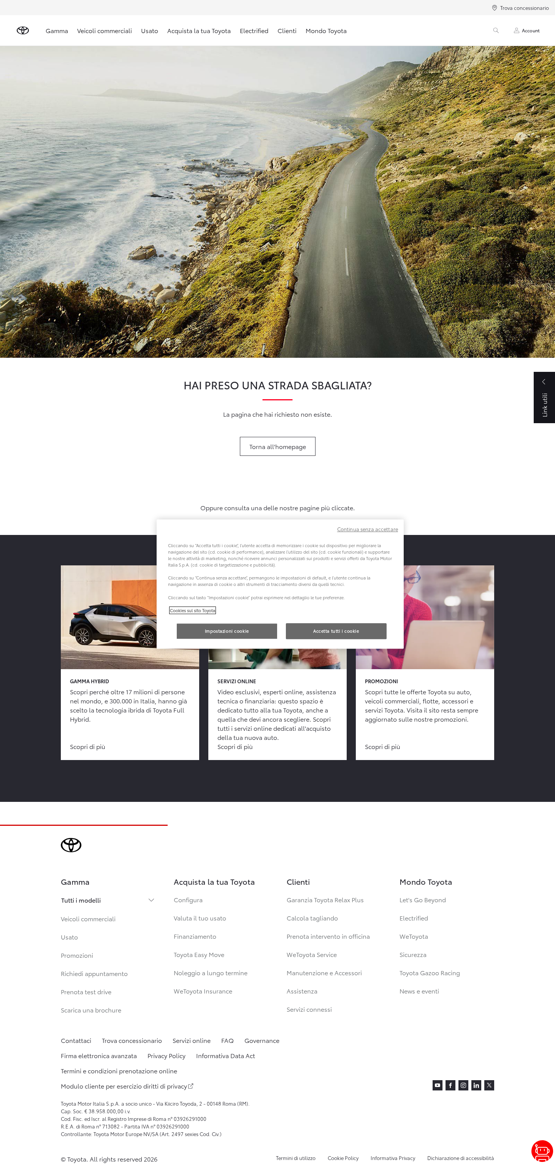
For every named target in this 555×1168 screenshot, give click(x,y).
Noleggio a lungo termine (210, 972)
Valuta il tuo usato (200, 917)
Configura (188, 899)
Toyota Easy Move (199, 954)
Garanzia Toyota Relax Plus (325, 899)
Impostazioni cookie (227, 631)
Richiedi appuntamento (94, 973)
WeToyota (414, 936)
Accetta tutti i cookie (336, 631)
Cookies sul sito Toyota (192, 610)
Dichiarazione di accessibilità (460, 1157)
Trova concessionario (524, 7)
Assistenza (302, 990)
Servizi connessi (309, 1009)
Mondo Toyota (326, 30)
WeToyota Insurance (203, 990)
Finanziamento (195, 936)
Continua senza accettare (367, 528)
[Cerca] (496, 30)
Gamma (57, 30)
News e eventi (419, 990)
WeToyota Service (312, 954)
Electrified (254, 30)
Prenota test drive (86, 991)
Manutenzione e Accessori (324, 972)
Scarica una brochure (91, 1009)
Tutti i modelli (81, 899)
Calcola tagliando (312, 917)
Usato (149, 30)
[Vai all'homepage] (22, 30)
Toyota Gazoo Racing (430, 972)
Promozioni (77, 955)
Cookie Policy (343, 1157)
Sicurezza (413, 954)
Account (531, 30)
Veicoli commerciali (104, 30)
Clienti (287, 30)
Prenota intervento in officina (328, 936)
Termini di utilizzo (296, 1157)
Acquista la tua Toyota (199, 30)
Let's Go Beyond (423, 899)
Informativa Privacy (393, 1157)
